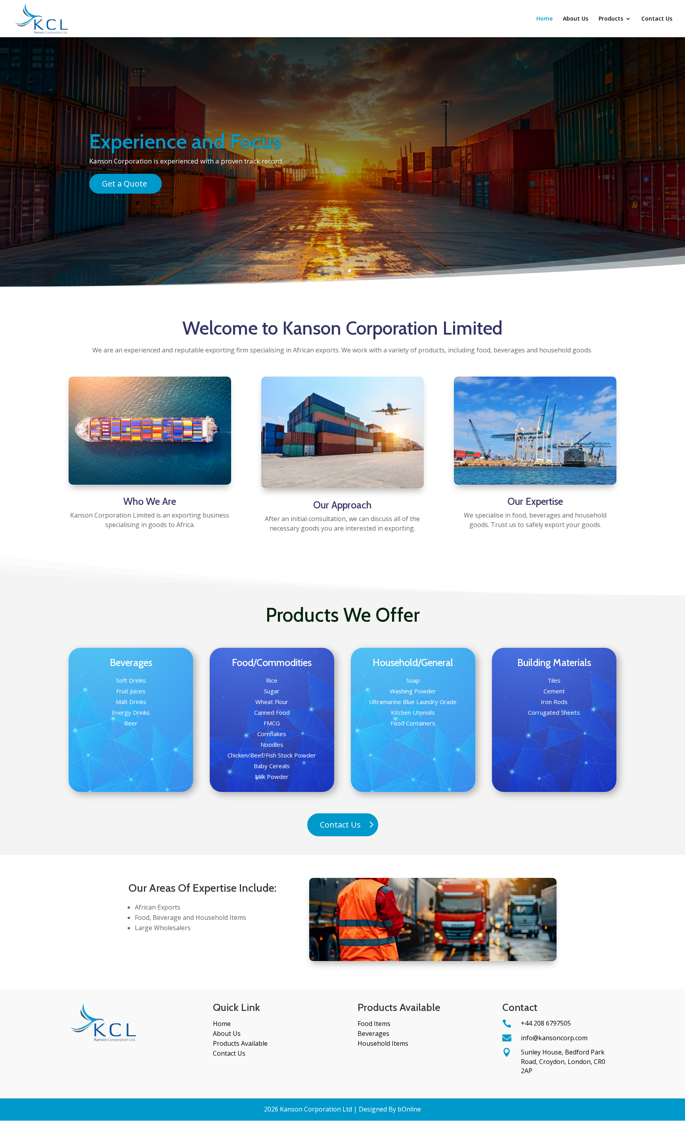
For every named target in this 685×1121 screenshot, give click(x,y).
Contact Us (656, 19)
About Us (575, 19)
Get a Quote (124, 183)
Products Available (240, 1043)
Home (544, 19)
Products (611, 19)
